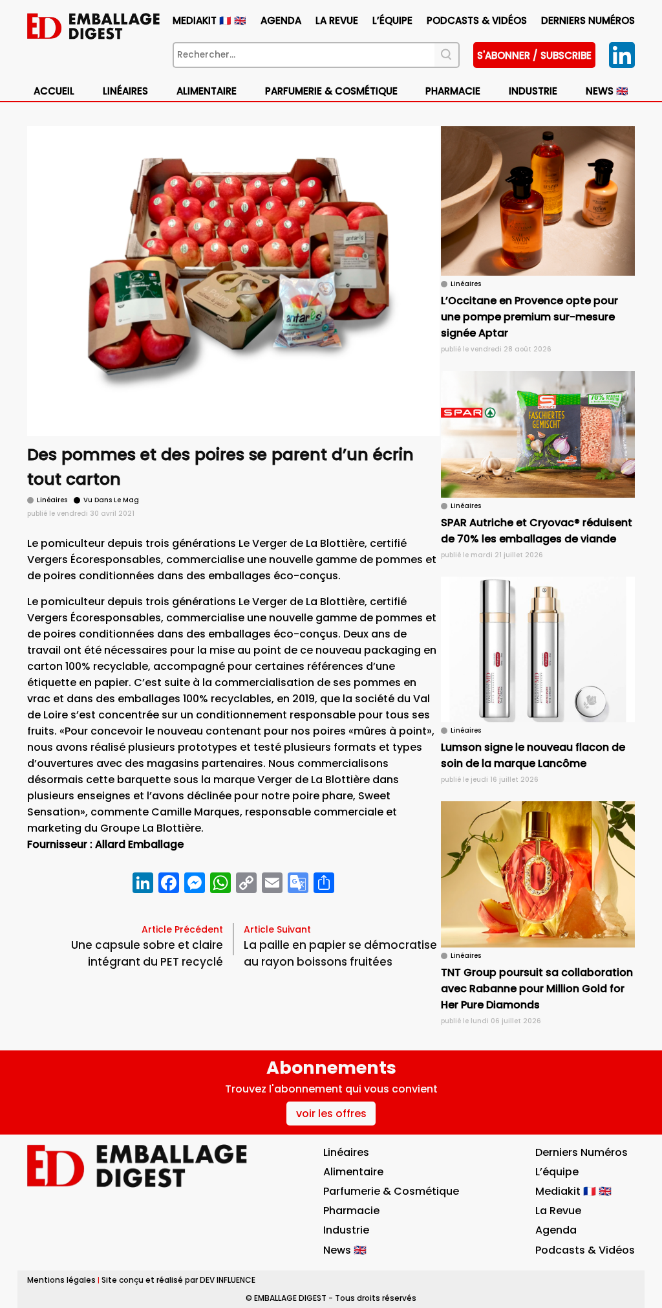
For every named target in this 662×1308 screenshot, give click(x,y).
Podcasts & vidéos (477, 20)
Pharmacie (452, 91)
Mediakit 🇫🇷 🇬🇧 (209, 20)
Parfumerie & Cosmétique (331, 91)
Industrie (346, 1230)
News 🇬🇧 (607, 91)
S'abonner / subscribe (534, 55)
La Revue (336, 20)
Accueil (54, 91)
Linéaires (125, 91)
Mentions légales (61, 1279)
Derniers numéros (588, 20)
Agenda (281, 20)
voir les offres (331, 1113)
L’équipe (392, 20)
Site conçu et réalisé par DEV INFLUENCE (178, 1279)
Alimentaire (206, 91)
